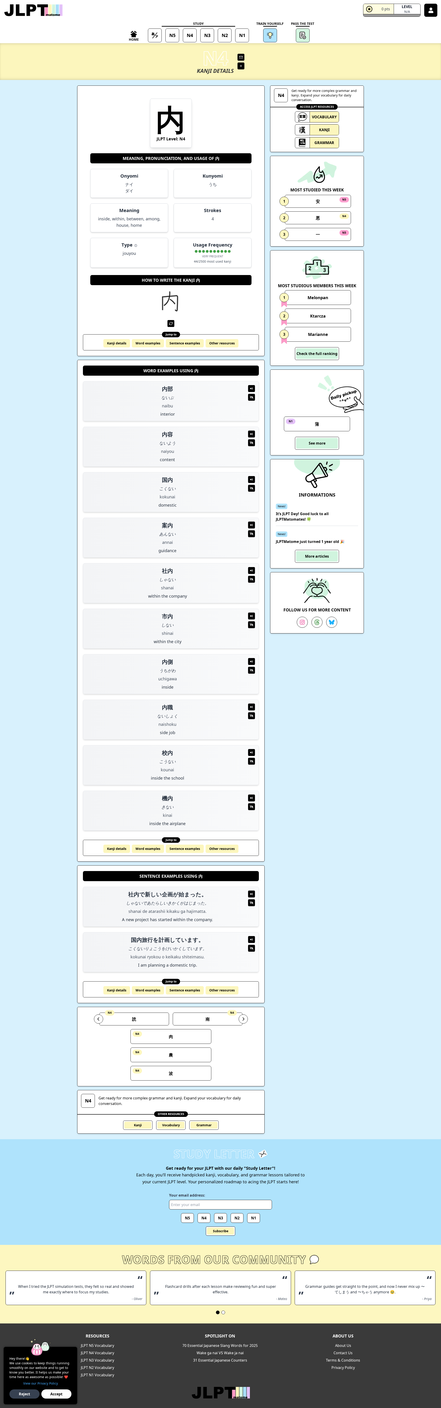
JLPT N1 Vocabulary (97, 1374)
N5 (187, 1218)
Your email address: (187, 1195)
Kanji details (116, 343)
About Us (343, 1345)
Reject (24, 1394)
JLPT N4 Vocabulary (97, 1352)
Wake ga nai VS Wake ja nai (220, 1352)
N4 (203, 1218)
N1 (253, 1218)
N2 (237, 1218)
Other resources (222, 343)
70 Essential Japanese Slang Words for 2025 (220, 1345)
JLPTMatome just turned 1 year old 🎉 (310, 541)
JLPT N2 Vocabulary (97, 1367)
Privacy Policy (343, 1367)
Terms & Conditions (343, 1360)
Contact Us (343, 1352)
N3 (220, 1218)
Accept (56, 1394)
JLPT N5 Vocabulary (97, 1345)
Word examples (148, 343)
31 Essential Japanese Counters (220, 1360)
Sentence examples (185, 343)
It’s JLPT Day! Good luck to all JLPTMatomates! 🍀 (302, 516)
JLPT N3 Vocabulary (97, 1360)
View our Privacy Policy (40, 1383)
